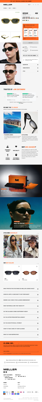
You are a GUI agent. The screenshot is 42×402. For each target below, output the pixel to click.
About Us (5, 384)
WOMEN (5, 8)
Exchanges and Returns (22, 386)
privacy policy (9, 353)
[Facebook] (4, 372)
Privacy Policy (27, 397)
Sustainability (6, 386)
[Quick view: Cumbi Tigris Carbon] (36, 29)
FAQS (19, 384)
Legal (23, 397)
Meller (10, 398)
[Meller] (8, 4)
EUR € (36, 392)
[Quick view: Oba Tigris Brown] (32, 29)
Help (29, 4)
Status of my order (21, 387)
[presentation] (36, 110)
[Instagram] (6, 372)
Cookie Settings (36, 400)
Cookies (31, 397)
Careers (5, 387)
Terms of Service (35, 397)
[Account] (35, 4)
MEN (9, 8)
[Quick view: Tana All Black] (27, 29)
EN (32, 392)
